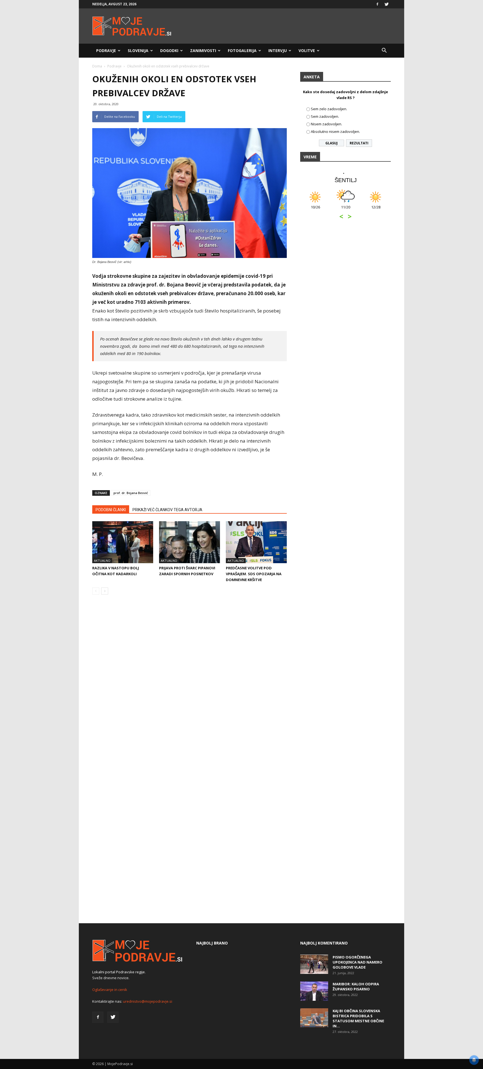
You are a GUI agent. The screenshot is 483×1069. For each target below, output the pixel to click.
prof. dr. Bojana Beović (130, 493)
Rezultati (359, 143)
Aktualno (102, 560)
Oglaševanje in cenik (109, 989)
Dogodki (169, 50)
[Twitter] (386, 4)
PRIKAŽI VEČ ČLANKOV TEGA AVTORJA (167, 510)
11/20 (344, 210)
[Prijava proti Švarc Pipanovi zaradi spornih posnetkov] (189, 542)
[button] (384, 50)
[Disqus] (189, 684)
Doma (97, 66)
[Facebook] (377, 4)
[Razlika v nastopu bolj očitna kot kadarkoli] (122, 542)
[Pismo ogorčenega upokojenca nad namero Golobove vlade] (314, 964)
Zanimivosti (203, 50)
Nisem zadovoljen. (326, 123)
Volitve (307, 50)
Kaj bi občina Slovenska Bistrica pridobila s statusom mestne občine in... (358, 1018)
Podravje (106, 50)
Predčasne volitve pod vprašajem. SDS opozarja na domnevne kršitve (253, 573)
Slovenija (138, 50)
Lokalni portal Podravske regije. (119, 971)
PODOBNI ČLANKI (111, 510)
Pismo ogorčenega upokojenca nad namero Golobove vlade (357, 962)
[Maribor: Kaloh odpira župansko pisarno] (314, 991)
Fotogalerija (242, 50)
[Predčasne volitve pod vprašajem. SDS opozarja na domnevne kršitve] (256, 542)
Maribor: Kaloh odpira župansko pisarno (356, 986)
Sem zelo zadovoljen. (329, 108)
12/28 (374, 210)
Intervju (277, 50)
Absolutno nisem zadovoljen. (335, 131)
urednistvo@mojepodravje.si (147, 1001)
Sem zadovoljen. (325, 116)
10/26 (314, 210)
